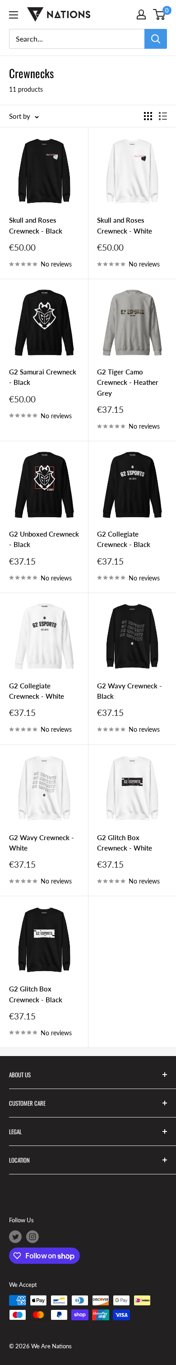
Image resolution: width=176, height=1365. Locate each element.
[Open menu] (13, 15)
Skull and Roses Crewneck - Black (35, 225)
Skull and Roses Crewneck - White (124, 225)
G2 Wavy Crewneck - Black (129, 691)
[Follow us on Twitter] (15, 1236)
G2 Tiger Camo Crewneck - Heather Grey (127, 382)
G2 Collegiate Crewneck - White (36, 691)
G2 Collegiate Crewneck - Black (123, 539)
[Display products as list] (163, 116)
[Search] (155, 39)
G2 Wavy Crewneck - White (41, 842)
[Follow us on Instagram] (32, 1236)
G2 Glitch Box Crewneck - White (124, 842)
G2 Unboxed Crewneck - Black (44, 539)
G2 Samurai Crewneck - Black (42, 377)
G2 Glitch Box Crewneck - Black (35, 994)
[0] (159, 14)
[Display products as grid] (148, 116)
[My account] (141, 14)
